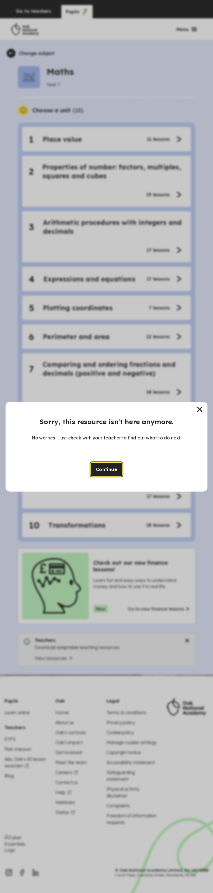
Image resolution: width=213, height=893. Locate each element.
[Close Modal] (199, 409)
